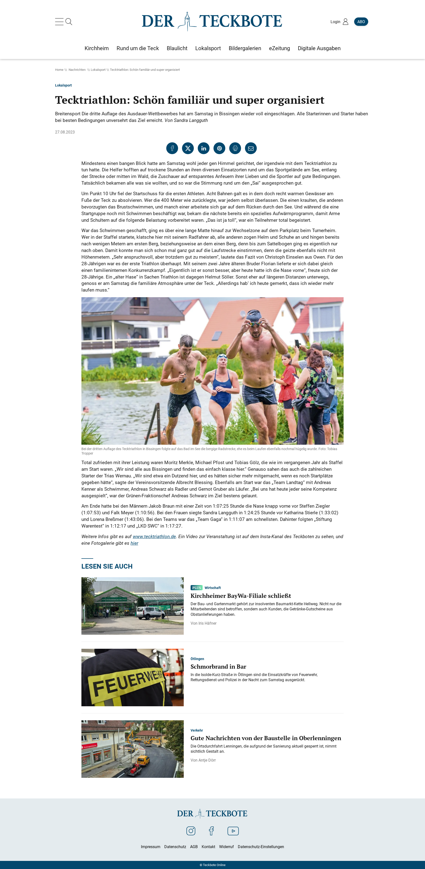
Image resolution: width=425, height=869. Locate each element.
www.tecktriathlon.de (154, 536)
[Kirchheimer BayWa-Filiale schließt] (132, 605)
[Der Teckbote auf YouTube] (233, 831)
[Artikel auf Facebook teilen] (172, 148)
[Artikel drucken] (235, 148)
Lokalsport (98, 69)
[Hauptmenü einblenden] (60, 21)
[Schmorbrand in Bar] (132, 677)
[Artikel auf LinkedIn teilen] (204, 148)
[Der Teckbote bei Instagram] (190, 831)
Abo (361, 21)
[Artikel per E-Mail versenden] (251, 148)
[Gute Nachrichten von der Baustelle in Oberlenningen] (132, 748)
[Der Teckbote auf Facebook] (211, 831)
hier (134, 543)
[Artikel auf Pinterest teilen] (219, 148)
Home (59, 69)
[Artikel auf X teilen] (188, 148)
